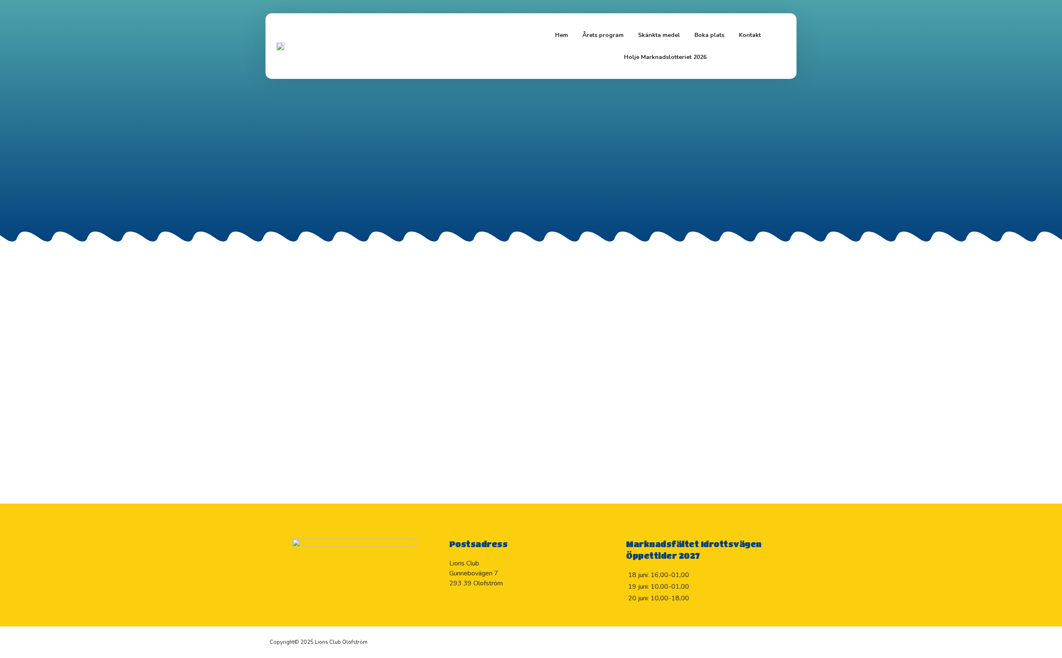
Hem (561, 35)
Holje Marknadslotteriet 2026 (665, 57)
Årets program (603, 35)
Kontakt (750, 35)
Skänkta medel (659, 35)
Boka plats (709, 35)
